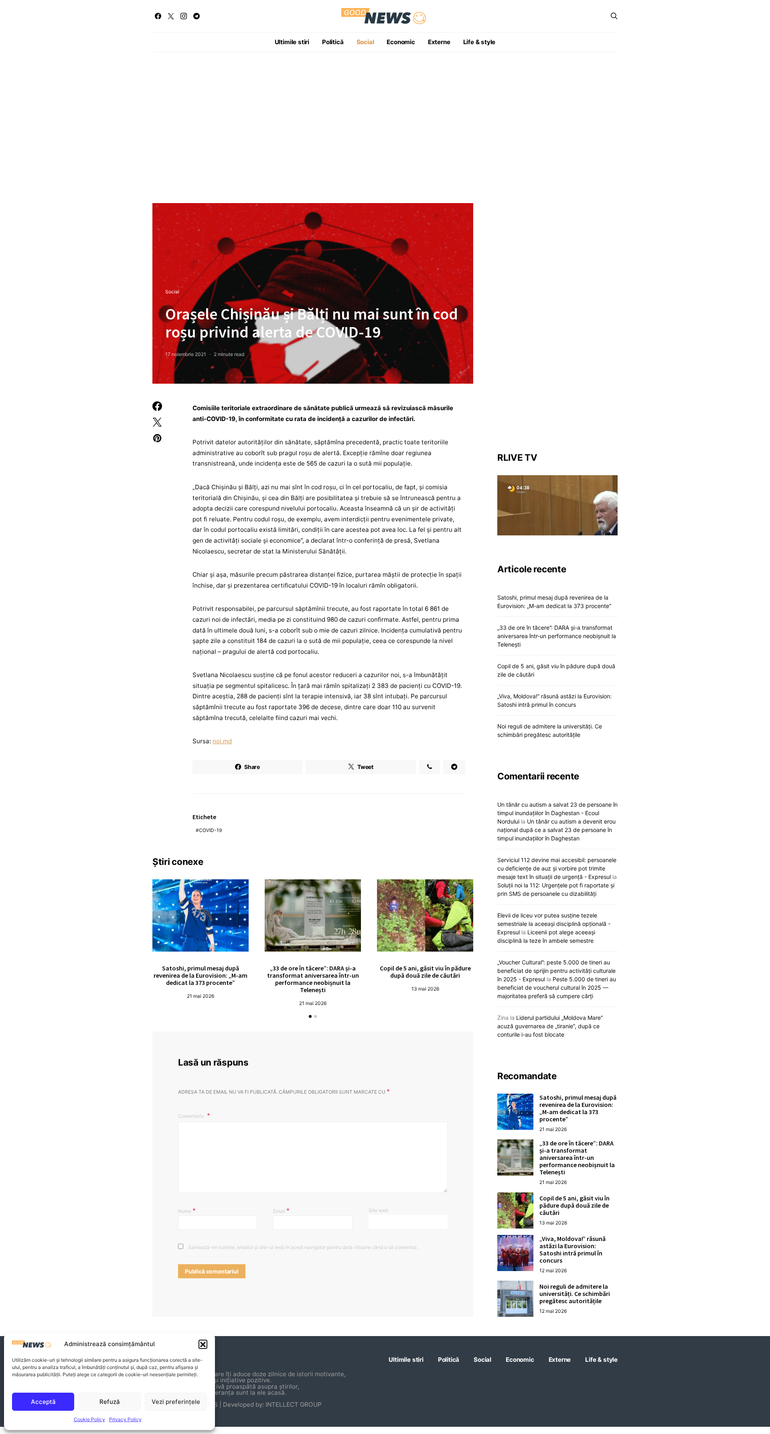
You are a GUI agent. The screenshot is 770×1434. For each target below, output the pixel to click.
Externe (439, 42)
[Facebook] (158, 16)
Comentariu (191, 1116)
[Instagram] (183, 16)
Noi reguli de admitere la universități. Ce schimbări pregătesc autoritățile (574, 1293)
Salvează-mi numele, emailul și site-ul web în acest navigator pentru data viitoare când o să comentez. (303, 1247)
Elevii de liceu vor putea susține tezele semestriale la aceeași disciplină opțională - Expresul (553, 924)
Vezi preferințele (176, 1402)
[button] (203, 1344)
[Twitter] (170, 16)
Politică (332, 42)
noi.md (222, 741)
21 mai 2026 (200, 996)
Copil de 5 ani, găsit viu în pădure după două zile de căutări (425, 971)
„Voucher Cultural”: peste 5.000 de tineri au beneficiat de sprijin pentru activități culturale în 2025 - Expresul (556, 970)
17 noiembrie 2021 (185, 354)
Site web (378, 1210)
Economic (401, 42)
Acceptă (43, 1402)
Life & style (479, 42)
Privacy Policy (125, 1419)
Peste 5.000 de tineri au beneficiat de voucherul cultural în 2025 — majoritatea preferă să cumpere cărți (556, 987)
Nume (187, 1210)
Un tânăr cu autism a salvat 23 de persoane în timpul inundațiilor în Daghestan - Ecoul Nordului (557, 813)
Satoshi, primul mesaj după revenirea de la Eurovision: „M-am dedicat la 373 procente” (200, 975)
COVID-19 (210, 830)
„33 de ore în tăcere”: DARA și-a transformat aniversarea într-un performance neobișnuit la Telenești (313, 979)
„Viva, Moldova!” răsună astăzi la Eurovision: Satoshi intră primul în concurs (572, 1249)
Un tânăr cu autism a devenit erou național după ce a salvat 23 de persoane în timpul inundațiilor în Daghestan (556, 830)
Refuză (109, 1402)
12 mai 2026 (553, 1270)
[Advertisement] (385, 127)
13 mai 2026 (425, 989)
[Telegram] (196, 16)
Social (365, 42)
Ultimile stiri (292, 42)
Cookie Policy (89, 1419)
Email (281, 1210)
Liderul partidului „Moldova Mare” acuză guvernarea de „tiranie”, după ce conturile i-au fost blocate (550, 1026)
